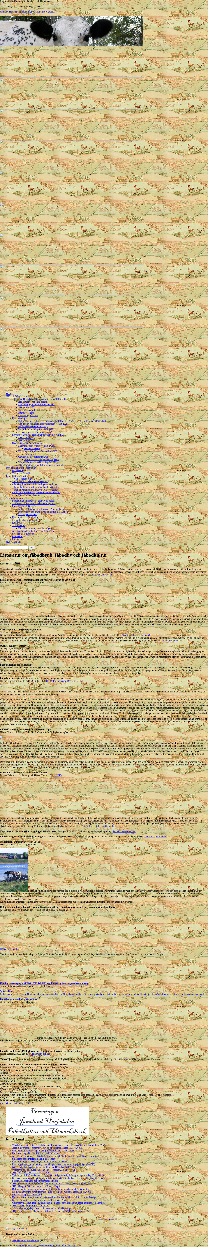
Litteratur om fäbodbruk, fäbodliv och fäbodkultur (36, 492)
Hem (8, 393)
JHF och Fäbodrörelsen (17, 396)
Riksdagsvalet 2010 (27, 514)
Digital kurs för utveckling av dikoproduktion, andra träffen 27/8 (43, 1150)
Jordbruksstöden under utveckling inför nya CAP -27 (43, 511)
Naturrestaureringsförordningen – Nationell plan (41, 509)
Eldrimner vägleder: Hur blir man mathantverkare (36, 1153)
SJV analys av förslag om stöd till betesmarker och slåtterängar (42, 1208)
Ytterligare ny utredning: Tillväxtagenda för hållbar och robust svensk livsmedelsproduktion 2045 (59, 1145)
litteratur (122, 1059)
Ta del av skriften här (102, 574)
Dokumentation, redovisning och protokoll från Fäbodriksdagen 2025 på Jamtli (50, 1189)
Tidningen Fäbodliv (21, 473)
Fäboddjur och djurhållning (25, 517)
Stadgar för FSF (26, 440)
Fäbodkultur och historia (18, 476)
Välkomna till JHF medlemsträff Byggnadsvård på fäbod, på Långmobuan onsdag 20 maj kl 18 (58, 1175)
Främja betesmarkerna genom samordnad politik (35, 1180)
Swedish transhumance (23, 533)
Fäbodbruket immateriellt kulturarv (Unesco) (33, 500)
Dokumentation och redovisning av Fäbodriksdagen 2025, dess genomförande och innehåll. (62, 421)
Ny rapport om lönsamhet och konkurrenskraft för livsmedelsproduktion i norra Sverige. (54, 1197)
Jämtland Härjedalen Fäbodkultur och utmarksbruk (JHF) (27, 11)
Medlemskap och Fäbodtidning (21, 467)
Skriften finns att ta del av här (136, 635)
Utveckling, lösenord (28, 415)
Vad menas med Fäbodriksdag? (33, 426)
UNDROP (17, 536)
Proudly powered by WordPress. (63, 1245)
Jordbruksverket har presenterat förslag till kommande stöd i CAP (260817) (48, 1148)
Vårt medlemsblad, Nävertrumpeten (41, 459)
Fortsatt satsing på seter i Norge (27, 1194)
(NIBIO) (58, 775)
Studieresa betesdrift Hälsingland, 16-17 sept (33, 1159)
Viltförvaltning (19, 525)
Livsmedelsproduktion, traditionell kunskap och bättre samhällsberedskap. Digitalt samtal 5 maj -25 (59, 1178)
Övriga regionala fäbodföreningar (28, 443)
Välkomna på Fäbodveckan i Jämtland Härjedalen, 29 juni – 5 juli (43, 1169)
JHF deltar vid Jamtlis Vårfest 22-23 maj (31, 1172)
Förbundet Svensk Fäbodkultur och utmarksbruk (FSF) (38, 434)
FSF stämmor (24, 437)
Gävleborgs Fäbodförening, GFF (34, 456)
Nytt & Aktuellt (13, 542)
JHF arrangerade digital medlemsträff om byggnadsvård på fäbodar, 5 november (50, 1211)
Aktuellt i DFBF (32, 448)
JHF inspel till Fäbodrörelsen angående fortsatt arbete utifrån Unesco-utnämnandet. (52, 1183)
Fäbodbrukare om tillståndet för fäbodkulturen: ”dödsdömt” (40, 1161)
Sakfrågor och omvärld (17, 498)
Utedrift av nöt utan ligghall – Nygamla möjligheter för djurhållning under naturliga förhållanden (58, 1202)
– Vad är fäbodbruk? (22, 478)
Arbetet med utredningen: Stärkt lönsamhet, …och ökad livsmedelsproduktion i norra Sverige (57, 1156)
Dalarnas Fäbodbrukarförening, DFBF (36, 445)
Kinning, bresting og (10, 983)
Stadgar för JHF (26, 407)
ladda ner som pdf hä (39, 1053)
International (18, 539)
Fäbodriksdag (18, 418)
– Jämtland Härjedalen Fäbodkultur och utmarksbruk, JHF (40, 399)
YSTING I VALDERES (33, 983)
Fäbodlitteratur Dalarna (29, 495)
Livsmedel (17, 522)
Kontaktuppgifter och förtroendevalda (36, 404)
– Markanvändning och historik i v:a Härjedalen (35, 489)
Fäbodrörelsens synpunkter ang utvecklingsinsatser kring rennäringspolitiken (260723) (53, 1164)
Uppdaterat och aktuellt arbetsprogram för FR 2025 (42, 423)
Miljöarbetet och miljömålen (25, 520)
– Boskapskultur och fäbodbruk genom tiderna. (34, 484)
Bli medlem (17, 470)
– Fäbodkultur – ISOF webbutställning (30, 481)
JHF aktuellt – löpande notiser (32, 401)
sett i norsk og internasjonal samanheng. (67, 983)
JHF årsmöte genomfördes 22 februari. (30, 1205)
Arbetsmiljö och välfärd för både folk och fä (33, 531)
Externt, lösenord (26, 410)
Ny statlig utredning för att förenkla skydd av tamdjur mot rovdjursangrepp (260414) (52, 1191)
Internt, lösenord (26, 412)
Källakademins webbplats (168, 640)
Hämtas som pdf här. (10, 949)
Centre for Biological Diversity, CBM (64, 681)
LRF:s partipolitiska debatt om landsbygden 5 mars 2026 (39, 1200)
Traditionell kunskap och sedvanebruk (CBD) (34, 503)
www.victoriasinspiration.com (14, 1103)
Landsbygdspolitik (21, 506)
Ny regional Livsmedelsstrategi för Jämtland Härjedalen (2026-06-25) (45, 1167)
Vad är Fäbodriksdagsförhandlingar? (35, 429)
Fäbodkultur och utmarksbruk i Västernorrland (40, 465)
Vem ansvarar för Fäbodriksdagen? (35, 432)
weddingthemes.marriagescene (32, 1245)
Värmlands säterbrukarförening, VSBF (37, 462)
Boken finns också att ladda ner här (98, 826)
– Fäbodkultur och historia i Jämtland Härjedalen (35, 487)
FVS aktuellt (30, 454)
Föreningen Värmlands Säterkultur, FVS (37, 451)
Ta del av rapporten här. (124, 831)
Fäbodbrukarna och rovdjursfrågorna (36, 528)
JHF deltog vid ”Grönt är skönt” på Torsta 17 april (36, 1186)
